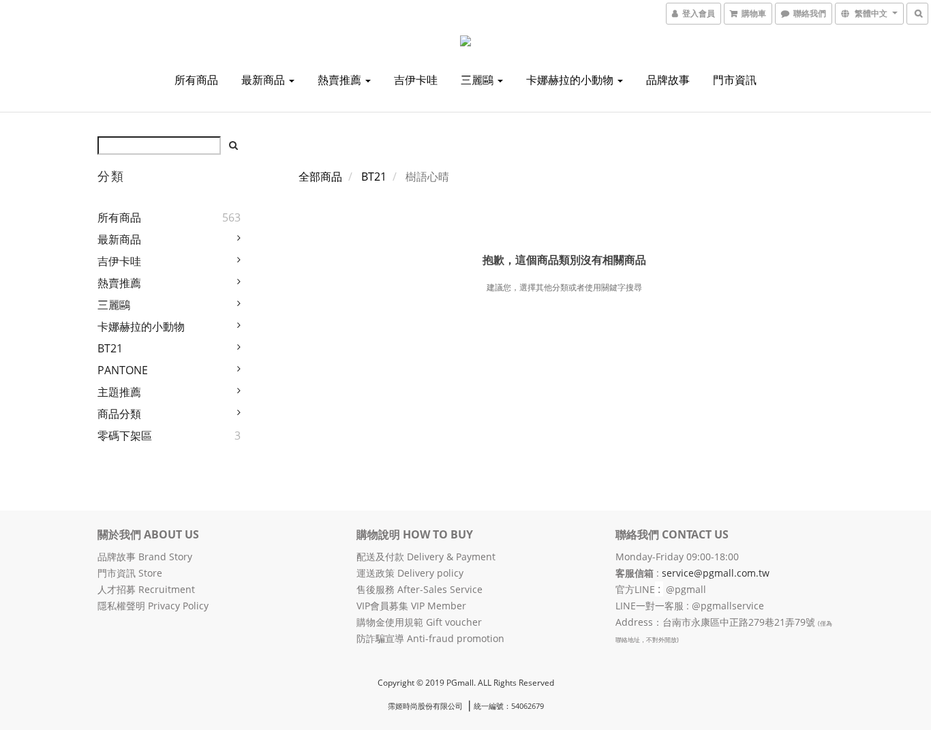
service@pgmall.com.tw (715, 572)
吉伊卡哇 (416, 79)
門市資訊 (735, 79)
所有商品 (196, 79)
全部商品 (320, 176)
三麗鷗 (478, 79)
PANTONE (122, 370)
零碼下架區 (124, 435)
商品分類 (119, 413)
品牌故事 (668, 79)
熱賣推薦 (341, 79)
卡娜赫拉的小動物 (571, 79)
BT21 (110, 348)
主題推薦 (119, 391)
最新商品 (264, 79)
